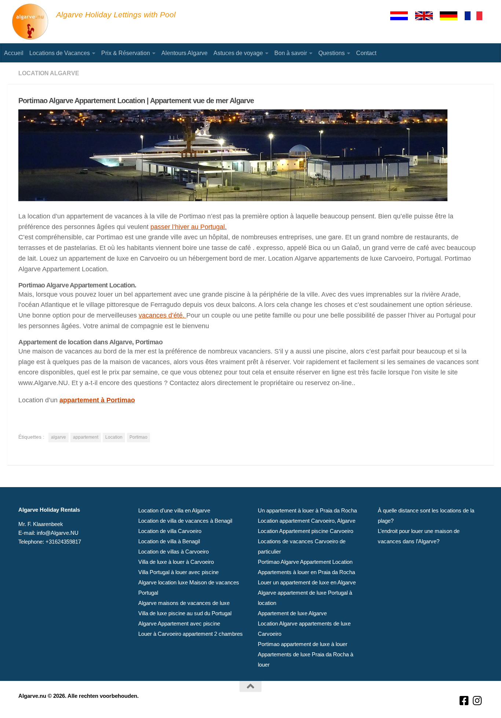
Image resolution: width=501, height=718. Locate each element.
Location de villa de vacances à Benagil (185, 521)
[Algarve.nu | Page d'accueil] (30, 22)
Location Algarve (48, 73)
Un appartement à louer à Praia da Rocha (307, 510)
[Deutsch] (451, 16)
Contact (366, 53)
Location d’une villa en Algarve (174, 510)
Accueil (13, 53)
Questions (331, 53)
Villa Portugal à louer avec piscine (178, 572)
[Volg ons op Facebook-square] (464, 701)
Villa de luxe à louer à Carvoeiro (176, 562)
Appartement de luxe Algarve (292, 613)
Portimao (138, 437)
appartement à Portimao (97, 400)
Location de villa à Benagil (169, 541)
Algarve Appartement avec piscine (179, 623)
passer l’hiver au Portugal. (188, 227)
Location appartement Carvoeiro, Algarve (306, 521)
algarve (58, 437)
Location (113, 437)
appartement (85, 437)
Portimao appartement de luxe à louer (302, 644)
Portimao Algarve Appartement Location (305, 562)
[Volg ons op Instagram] (477, 701)
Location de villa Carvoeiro (169, 531)
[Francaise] (476, 16)
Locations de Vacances (59, 53)
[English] (427, 16)
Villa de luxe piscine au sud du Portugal (184, 613)
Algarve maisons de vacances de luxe (184, 603)
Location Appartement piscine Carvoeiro (305, 531)
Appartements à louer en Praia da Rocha (306, 572)
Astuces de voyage (238, 53)
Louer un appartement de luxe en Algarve (307, 582)
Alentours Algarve (184, 53)
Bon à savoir (290, 53)
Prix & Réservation (125, 53)
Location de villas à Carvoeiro (173, 551)
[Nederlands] (402, 16)
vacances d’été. (162, 315)
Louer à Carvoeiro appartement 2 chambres (190, 634)
